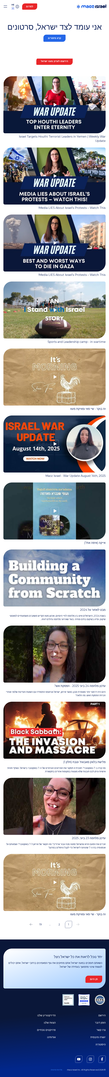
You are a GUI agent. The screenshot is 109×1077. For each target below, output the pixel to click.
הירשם (102, 1015)
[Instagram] (90, 1059)
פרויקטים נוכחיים (46, 1030)
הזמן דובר (100, 1022)
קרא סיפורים (54, 38)
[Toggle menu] (5, 7)
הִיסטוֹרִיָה (101, 1044)
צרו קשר (101, 1030)
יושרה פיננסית (98, 1037)
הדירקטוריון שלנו (46, 1015)
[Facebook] (102, 1059)
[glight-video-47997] (54, 104)
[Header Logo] (91, 6)
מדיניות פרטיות (56, 1070)
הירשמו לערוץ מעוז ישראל (54, 61)
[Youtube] (78, 1059)
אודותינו (51, 1037)
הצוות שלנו (50, 1022)
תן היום (94, 979)
